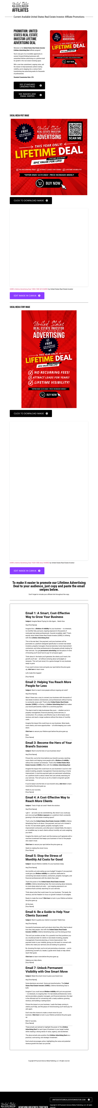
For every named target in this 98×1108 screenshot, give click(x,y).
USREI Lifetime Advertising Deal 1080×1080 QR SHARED (29, 289)
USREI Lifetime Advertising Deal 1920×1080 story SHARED (29, 563)
